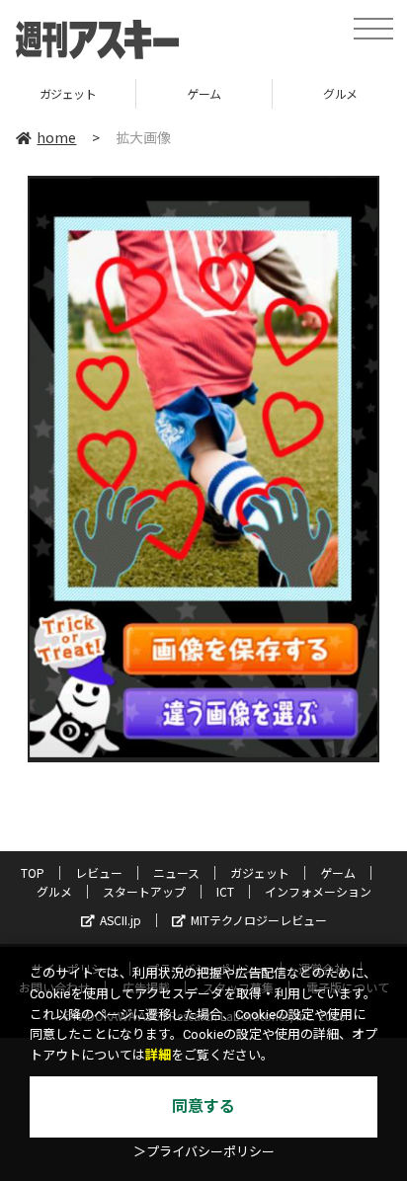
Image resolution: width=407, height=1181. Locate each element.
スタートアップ (144, 891)
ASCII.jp (120, 919)
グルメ (54, 891)
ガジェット (68, 93)
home (56, 137)
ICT (225, 891)
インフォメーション (318, 891)
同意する (203, 1106)
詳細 (158, 1055)
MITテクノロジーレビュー (259, 919)
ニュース (176, 872)
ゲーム (204, 93)
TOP (32, 872)
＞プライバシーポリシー (204, 1151)
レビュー (98, 872)
